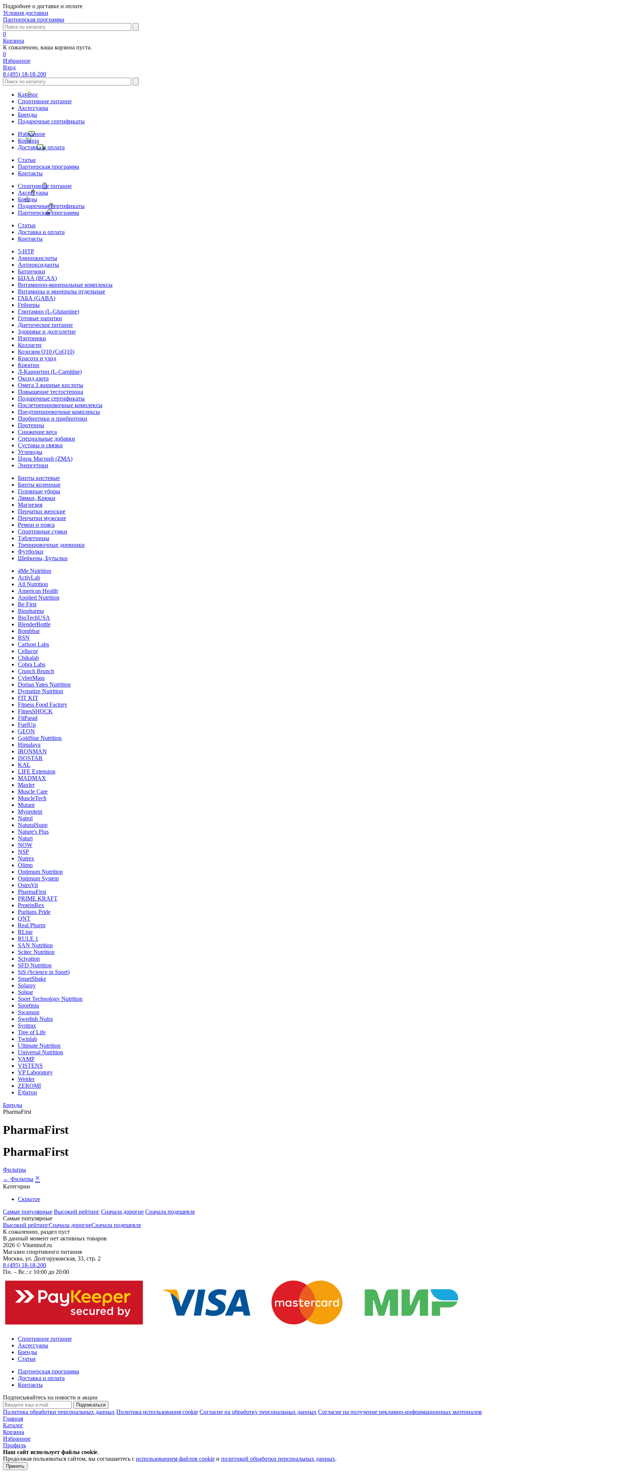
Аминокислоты (37, 258)
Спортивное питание (45, 101)
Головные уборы (39, 491)
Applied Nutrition (38, 597)
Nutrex (26, 858)
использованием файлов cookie (175, 1459)
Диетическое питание (45, 325)
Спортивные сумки (42, 531)
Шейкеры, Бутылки (43, 558)
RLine (25, 932)
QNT (24, 918)
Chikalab (28, 658)
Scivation (29, 958)
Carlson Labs (33, 644)
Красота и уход (37, 358)
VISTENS (30, 1065)
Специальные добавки (46, 438)
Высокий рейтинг (77, 1211)
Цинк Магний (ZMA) (45, 458)
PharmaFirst (32, 892)
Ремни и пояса (36, 525)
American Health (38, 591)
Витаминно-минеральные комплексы (65, 285)
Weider (26, 1079)
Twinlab (27, 1039)
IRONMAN (32, 751)
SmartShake (32, 979)
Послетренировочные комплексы (60, 405)
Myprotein (30, 811)
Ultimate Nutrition (39, 1045)
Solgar (25, 992)
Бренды (27, 114)
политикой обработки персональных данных (278, 1459)
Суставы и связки (40, 445)
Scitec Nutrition (36, 952)
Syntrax (27, 1025)
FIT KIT (28, 698)
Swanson (28, 1012)
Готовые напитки (40, 318)
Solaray (27, 985)
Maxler (26, 785)
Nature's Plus (33, 831)
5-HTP (26, 251)
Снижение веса (37, 432)
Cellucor (28, 651)
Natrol (25, 818)
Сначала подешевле (170, 1211)
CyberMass (31, 678)
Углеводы (30, 452)
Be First (27, 604)
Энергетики (33, 465)
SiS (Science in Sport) (43, 972)
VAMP (26, 1059)
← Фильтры (18, 1179)
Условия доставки (25, 13)
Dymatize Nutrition (40, 691)
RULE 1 (28, 938)
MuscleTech (32, 798)
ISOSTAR (30, 758)
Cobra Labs (31, 664)
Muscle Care (33, 791)
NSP (23, 852)
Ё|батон (27, 1092)
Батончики (31, 271)
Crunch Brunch (36, 671)
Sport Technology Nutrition (50, 999)
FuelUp (27, 724)
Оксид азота (33, 378)
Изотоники (32, 338)
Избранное (31, 134)
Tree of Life (32, 1032)
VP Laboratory (35, 1072)
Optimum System (38, 878)
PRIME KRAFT (38, 898)
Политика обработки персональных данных (59, 1412)
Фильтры (14, 1170)
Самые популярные (27, 1211)
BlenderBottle (34, 624)
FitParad (28, 718)
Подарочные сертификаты (51, 121)
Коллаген (30, 345)
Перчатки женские (41, 511)
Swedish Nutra (35, 1019)
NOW (25, 845)
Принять (15, 1466)
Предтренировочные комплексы (59, 412)
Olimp (25, 865)
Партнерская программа (33, 19)
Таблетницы (33, 538)
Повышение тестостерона (50, 392)
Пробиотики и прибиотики (52, 418)
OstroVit (28, 885)
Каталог (28, 94)
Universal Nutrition (40, 1052)
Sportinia (28, 1005)
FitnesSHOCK (35, 711)
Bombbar (29, 631)
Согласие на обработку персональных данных (258, 1412)
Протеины (31, 425)
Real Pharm (31, 925)
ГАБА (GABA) (36, 298)
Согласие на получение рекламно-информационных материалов (400, 1412)
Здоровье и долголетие (47, 331)
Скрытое (29, 1199)
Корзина (28, 140)
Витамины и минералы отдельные (61, 291)
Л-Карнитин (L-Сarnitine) (50, 372)
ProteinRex (31, 905)
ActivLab (29, 577)
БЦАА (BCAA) (37, 278)
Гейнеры (29, 305)
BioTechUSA (34, 617)
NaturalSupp (33, 825)
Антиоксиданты (38, 265)
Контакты (30, 173)
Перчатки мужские (42, 518)
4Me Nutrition (34, 571)
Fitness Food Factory (42, 704)
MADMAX (32, 778)
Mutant (26, 805)
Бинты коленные (39, 484)
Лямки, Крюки (36, 498)
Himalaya (29, 745)
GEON (26, 731)
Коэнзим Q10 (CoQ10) (46, 351)
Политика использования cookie (157, 1412)
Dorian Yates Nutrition (44, 684)
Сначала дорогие (122, 1211)
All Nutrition (33, 584)
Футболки (30, 551)
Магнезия (30, 505)
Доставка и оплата (41, 147)
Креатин (28, 365)
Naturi (25, 838)
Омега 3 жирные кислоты (50, 385)
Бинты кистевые (39, 478)
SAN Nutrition (35, 945)
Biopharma (31, 611)
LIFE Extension (36, 771)
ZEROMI (29, 1086)
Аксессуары (33, 108)
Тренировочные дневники (51, 545)
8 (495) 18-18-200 (24, 74)
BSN (24, 638)
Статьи (27, 160)
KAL (24, 765)
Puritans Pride (34, 912)
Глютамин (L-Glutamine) (48, 311)
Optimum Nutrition (40, 872)
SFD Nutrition (35, 965)
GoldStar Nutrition (40, 738)
